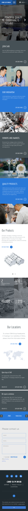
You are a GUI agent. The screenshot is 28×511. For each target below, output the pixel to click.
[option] (14, 20)
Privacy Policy (17, 485)
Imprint (6, 485)
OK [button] (14, 507)
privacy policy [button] (21, 504)
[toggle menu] (14, 2)
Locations (14, 487)
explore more (5, 247)
